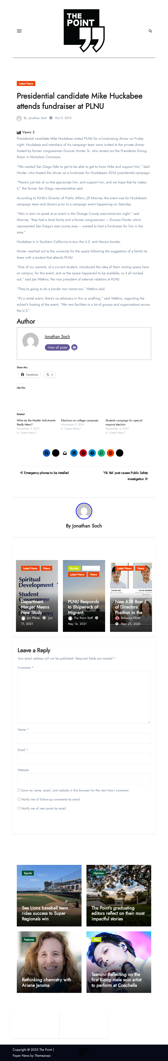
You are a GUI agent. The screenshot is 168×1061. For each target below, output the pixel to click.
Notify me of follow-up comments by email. (51, 799)
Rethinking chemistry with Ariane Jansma (46, 982)
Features (29, 940)
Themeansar (42, 1055)
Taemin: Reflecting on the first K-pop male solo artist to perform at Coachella (116, 979)
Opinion (99, 873)
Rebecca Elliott (130, 618)
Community (91, 568)
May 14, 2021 (77, 624)
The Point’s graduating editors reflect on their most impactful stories (118, 913)
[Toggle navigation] (19, 31)
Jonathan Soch (38, 118)
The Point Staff (84, 618)
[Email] (74, 347)
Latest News (26, 83)
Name (23, 729)
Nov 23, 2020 (131, 624)
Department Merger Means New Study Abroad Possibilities (35, 612)
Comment (26, 667)
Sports (28, 873)
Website (23, 770)
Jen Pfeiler (34, 618)
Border (74, 568)
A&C (96, 940)
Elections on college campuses (79, 420)
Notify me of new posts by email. (44, 808)
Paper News (21, 1055)
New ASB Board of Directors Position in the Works (130, 609)
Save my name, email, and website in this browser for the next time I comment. (75, 790)
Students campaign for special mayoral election (124, 422)
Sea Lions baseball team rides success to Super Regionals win (45, 913)
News (46, 568)
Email (23, 750)
